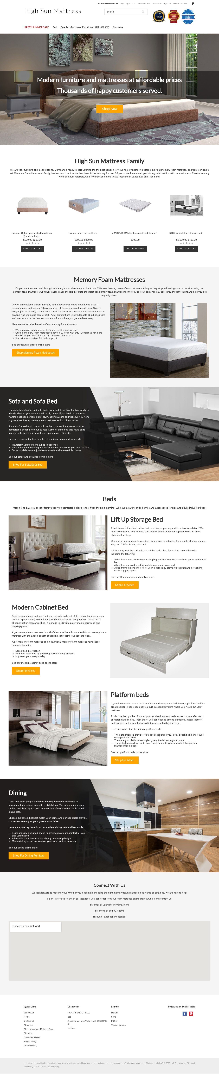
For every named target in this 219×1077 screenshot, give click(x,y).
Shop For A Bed (124, 584)
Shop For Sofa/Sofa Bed (27, 464)
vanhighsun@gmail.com (116, 904)
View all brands (118, 1025)
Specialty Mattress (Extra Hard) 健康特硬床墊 (85, 27)
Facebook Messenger (114, 916)
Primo (114, 1021)
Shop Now (109, 109)
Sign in (166, 3)
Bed (55, 27)
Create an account (179, 3)
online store (43, 344)
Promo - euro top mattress (83, 233)
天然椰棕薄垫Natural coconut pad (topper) (134, 233)
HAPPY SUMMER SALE (36, 27)
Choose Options (32, 249)
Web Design (29, 1067)
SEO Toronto (41, 1067)
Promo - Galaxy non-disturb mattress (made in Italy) (32, 234)
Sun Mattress (53, 10)
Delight (114, 1013)
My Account (131, 3)
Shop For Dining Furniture (28, 855)
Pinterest (191, 1014)
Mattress (118, 27)
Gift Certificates (144, 3)
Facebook (185, 1014)
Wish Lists (157, 3)
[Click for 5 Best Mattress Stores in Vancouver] (159, 24)
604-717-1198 (116, 910)
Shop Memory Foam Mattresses (35, 352)
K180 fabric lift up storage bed (185, 233)
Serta (113, 1017)
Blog (122, 3)
